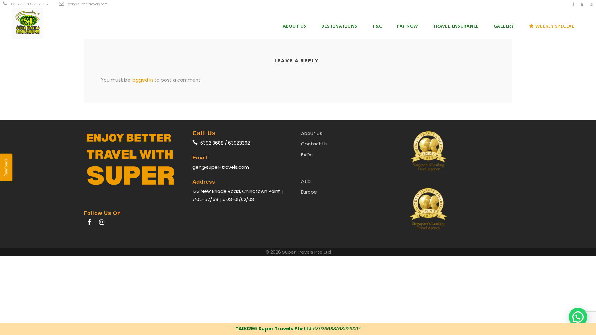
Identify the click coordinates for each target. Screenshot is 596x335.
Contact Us (314, 144)
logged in (142, 80)
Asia (306, 181)
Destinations (339, 26)
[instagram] (591, 4)
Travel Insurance (456, 26)
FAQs (307, 154)
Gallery (504, 26)
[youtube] (582, 4)
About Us (294, 26)
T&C (377, 26)
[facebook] (573, 4)
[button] (578, 317)
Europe (309, 192)
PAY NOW (407, 26)
